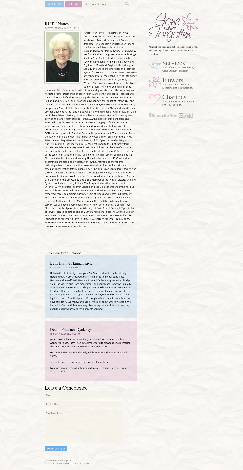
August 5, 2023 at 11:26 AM (64, 267)
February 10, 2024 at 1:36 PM (65, 333)
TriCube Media (82, 463)
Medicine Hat (54, 4)
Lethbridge (73, 4)
